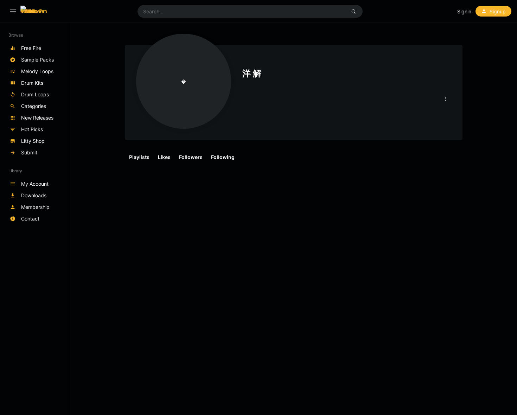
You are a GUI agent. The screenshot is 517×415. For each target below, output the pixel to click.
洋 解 (251, 73)
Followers (191, 157)
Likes (164, 157)
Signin (464, 11)
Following (223, 157)
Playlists (139, 157)
